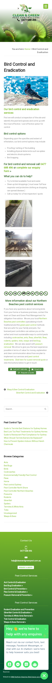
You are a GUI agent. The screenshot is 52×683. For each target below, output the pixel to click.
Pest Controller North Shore (16, 488)
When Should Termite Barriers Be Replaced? (23, 438)
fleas (31, 337)
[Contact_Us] (9, 664)
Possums (8, 494)
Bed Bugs (8, 465)
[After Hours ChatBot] (34, 664)
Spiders (7, 503)
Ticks (6, 510)
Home (27, 49)
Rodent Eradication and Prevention (19, 609)
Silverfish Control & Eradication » (18, 612)
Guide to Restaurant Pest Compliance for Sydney (25, 435)
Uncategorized (10, 513)
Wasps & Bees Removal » (15, 622)
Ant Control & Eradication (15, 582)
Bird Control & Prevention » (15, 589)
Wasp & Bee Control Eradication (21, 389)
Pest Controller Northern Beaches (18, 491)
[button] (45, 629)
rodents (7, 341)
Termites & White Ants (13, 507)
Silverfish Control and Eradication (30, 393)
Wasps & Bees (10, 516)
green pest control (28, 325)
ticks (21, 341)
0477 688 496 (28, 19)
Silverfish (8, 500)
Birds (6, 469)
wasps (27, 341)
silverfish (38, 337)
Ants (6, 462)
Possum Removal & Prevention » (18, 595)
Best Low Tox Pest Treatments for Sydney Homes (25, 431)
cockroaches (17, 337)
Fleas (6, 478)
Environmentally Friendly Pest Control (20, 475)
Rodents (7, 497)
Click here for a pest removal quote (30, 360)
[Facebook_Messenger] (18, 664)
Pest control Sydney (12, 484)
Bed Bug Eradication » (13, 585)
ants (26, 337)
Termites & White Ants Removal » (18, 616)
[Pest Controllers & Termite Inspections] (26, 17)
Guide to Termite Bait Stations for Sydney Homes (25, 428)
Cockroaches (9, 472)
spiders (15, 341)
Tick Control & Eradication (15, 619)
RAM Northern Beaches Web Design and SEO (27, 677)
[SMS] (26, 664)
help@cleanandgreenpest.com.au (26, 561)
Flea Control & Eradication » (16, 592)
